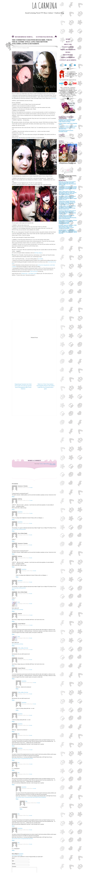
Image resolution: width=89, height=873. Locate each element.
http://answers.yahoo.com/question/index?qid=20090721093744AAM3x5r (31, 797)
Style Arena (53, 98)
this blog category (38, 252)
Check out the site (33, 271)
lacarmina (20, 511)
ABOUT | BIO (68, 44)
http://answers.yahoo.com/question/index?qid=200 (22, 758)
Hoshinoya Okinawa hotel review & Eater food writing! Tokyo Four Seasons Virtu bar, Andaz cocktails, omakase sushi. (67, 212)
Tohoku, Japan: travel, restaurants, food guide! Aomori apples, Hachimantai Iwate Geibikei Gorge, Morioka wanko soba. (67, 207)
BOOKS (68, 52)
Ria (18, 733)
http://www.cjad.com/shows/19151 (19, 529)
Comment (14, 866)
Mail (13, 860)
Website (13, 863)
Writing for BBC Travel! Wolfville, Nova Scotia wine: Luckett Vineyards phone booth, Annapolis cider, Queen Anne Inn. (68, 232)
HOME (68, 39)
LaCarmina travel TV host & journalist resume (66, 131)
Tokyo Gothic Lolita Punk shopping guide (68, 124)
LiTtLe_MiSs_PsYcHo (23, 648)
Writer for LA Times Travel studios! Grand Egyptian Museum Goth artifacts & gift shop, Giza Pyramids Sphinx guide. (45, 386)
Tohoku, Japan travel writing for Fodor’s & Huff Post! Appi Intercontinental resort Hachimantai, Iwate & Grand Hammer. (67, 217)
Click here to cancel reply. (17, 855)
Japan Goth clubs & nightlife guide (68, 126)
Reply (13, 496)
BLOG (68, 41)
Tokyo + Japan (52, 463)
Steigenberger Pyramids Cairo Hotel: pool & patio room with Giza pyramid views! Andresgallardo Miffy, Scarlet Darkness (23, 386)
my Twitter (40, 258)
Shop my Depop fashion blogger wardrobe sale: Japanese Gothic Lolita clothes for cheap (67, 120)
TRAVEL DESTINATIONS (67, 49)
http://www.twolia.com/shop (17, 609)
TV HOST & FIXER (68, 47)
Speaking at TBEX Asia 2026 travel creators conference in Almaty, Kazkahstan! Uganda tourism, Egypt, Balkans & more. (68, 198)
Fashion (41, 463)
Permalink (31, 487)
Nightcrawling (46, 463)
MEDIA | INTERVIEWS (68, 57)
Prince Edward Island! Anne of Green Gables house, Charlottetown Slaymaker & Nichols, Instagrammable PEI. (68, 222)
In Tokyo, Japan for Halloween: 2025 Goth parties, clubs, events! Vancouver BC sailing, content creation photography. (67, 227)
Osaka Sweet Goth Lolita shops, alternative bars (67, 128)
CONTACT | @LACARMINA (68, 60)
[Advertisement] (44, 25)
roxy (19, 602)
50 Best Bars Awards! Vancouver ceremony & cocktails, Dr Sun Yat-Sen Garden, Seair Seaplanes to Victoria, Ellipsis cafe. (67, 203)
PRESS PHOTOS (68, 55)
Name (13, 858)
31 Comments (52, 464)
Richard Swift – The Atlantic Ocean (29, 273)
